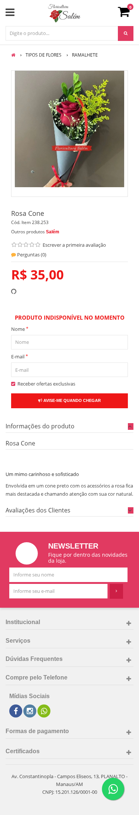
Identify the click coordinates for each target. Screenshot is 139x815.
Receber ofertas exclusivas (45, 383)
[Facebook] (16, 711)
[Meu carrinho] (127, 14)
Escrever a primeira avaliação (74, 245)
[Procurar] (125, 33)
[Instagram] (30, 711)
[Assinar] (116, 591)
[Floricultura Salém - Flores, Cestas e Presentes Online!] (64, 13)
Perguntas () (31, 254)
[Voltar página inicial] (13, 55)
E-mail (19, 356)
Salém (52, 231)
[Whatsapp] (44, 711)
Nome (20, 328)
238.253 (40, 222)
